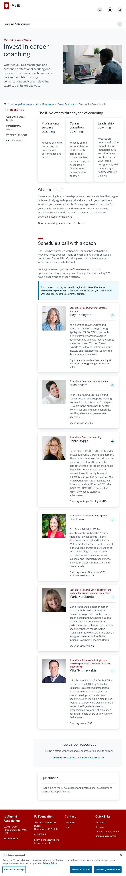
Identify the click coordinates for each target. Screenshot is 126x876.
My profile (100, 822)
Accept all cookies (81, 869)
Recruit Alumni (13, 140)
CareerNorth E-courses (14, 127)
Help (67, 827)
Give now (99, 827)
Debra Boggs (78, 441)
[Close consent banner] (121, 855)
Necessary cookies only (108, 869)
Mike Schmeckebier (83, 670)
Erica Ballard (78, 385)
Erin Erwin (76, 519)
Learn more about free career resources (76, 757)
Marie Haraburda (81, 597)
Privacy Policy (50, 863)
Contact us (70, 822)
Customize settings (14, 869)
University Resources (16, 134)
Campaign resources (105, 836)
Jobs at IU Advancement (107, 831)
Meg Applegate (80, 315)
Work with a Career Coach (16, 119)
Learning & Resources (17, 24)
